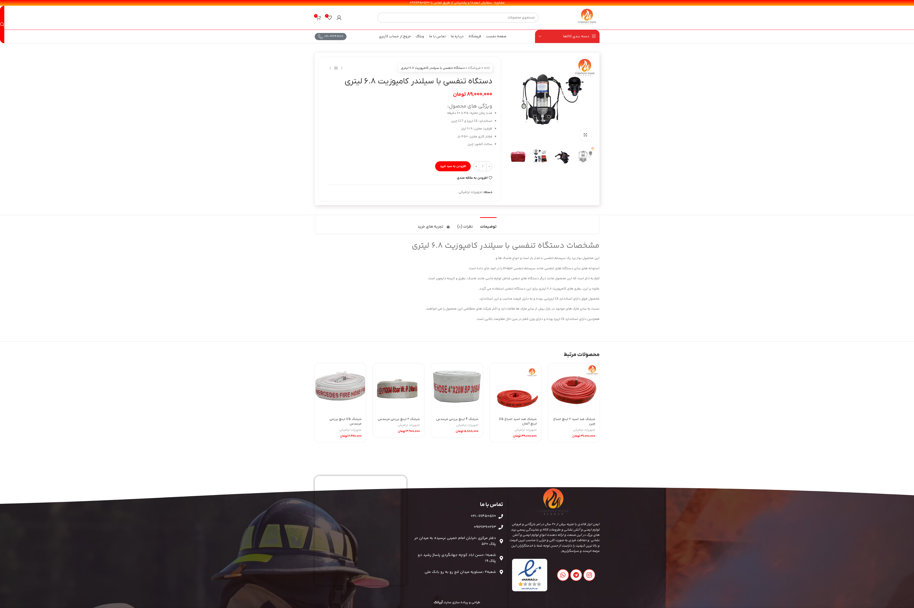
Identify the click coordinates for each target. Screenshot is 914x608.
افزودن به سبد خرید (453, 166)
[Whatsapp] (563, 575)
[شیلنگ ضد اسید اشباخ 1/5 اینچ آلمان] (515, 389)
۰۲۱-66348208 (333, 36)
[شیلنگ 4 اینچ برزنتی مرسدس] (457, 389)
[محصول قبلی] (342, 68)
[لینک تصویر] (530, 575)
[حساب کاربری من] (339, 17)
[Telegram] (576, 575)
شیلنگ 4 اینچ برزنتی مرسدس (457, 419)
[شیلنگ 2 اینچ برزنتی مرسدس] (398, 389)
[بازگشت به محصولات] (336, 68)
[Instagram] (589, 575)
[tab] (488, 224)
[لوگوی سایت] (587, 17)
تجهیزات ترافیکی (470, 192)
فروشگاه (474, 68)
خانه (487, 68)
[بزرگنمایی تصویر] (585, 135)
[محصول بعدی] (330, 68)
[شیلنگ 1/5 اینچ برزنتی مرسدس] (340, 389)
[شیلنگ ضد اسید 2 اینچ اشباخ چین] (574, 389)
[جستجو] (2, 24)
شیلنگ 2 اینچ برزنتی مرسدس (399, 419)
